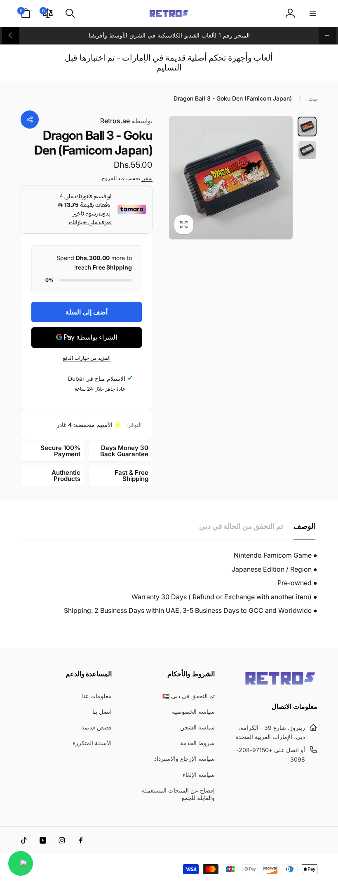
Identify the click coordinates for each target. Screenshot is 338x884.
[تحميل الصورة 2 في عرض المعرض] (307, 150)
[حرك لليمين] (10, 35)
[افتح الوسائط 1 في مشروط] (231, 177)
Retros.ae (126, 121)
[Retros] (280, 684)
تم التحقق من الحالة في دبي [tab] (241, 526)
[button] (312, 13)
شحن (147, 178)
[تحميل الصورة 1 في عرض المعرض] (307, 126)
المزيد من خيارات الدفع (86, 358)
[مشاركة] (30, 119)
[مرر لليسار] (327, 35)
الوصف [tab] (304, 526)
